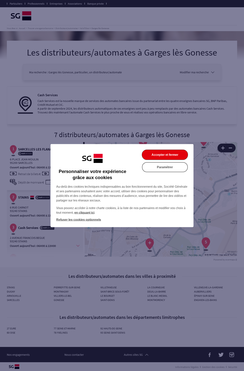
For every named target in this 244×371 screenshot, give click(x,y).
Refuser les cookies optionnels (78, 219)
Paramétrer (165, 167)
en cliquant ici (84, 212)
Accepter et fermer (165, 154)
